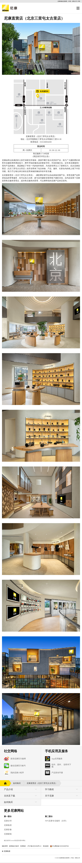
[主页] (4, 783)
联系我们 (23, 846)
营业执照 (45, 846)
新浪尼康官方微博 (18, 759)
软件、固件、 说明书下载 (61, 765)
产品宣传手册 (57, 773)
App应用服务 (57, 759)
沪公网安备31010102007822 (60, 846)
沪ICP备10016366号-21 (34, 846)
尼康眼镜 (8, 834)
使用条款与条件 (14, 846)
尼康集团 (8, 825)
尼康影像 (8, 830)
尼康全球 (8, 821)
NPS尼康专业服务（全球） (56, 821)
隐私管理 (5, 846)
